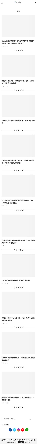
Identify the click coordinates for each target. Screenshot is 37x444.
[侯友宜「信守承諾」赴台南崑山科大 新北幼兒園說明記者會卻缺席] (18, 303)
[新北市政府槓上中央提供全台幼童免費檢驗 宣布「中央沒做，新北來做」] (18, 186)
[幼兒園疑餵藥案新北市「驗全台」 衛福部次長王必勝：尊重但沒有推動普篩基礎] (18, 146)
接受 (21, 442)
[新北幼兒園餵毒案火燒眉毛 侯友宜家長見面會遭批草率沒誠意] (18, 343)
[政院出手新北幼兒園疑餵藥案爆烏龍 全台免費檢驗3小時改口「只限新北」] (18, 226)
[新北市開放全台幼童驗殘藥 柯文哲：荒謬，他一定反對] (18, 106)
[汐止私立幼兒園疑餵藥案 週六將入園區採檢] (18, 265)
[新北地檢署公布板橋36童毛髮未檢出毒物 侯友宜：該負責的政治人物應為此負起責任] (18, 26)
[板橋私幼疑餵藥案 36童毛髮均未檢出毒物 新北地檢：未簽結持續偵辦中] (18, 66)
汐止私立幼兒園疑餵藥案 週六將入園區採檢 (16, 280)
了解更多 (27, 442)
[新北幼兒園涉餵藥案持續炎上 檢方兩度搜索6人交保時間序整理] (18, 383)
